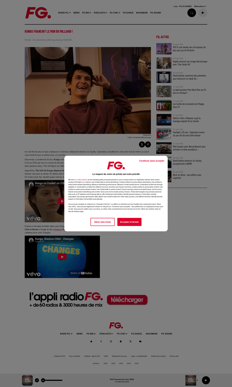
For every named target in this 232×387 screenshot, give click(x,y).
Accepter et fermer (129, 221)
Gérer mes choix (102, 221)
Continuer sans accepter (151, 160)
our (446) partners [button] (81, 179)
